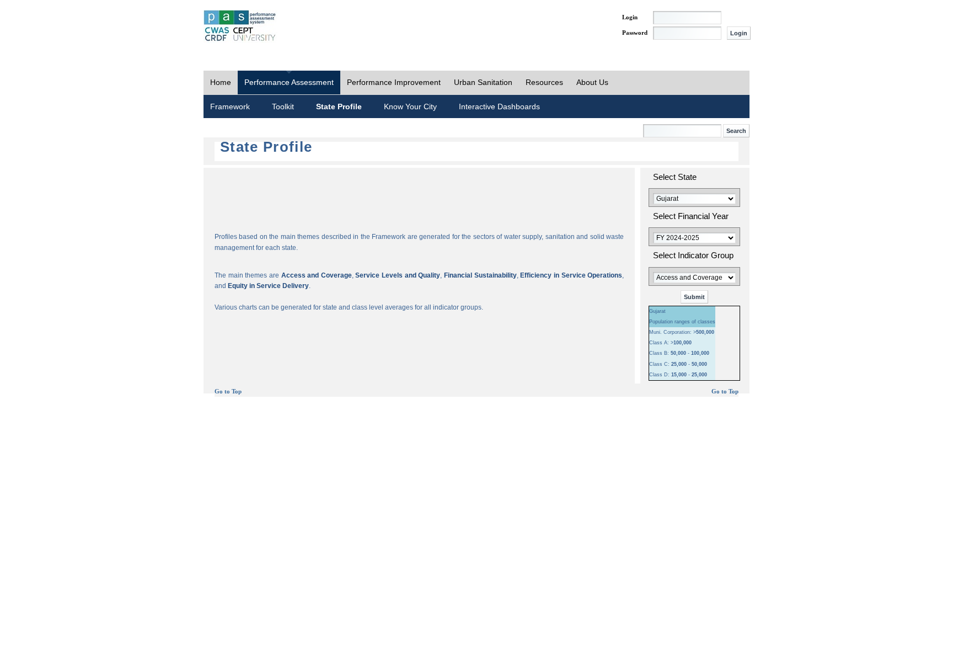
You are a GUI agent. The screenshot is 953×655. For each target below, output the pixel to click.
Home (220, 82)
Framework (230, 106)
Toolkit (283, 106)
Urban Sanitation (483, 82)
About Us (592, 82)
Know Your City (410, 106)
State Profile (339, 106)
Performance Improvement (394, 82)
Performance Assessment (289, 82)
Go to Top (228, 391)
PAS (240, 26)
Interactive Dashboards (499, 106)
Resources (544, 82)
